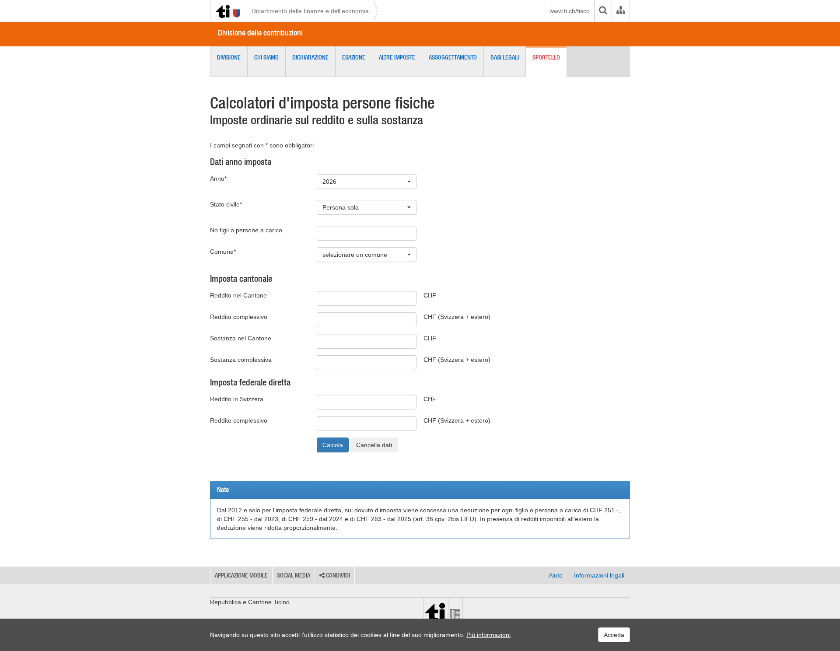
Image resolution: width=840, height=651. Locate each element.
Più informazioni (488, 634)
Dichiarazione (310, 57)
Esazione (353, 57)
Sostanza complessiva (241, 359)
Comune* (223, 251)
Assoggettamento (453, 57)
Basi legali (504, 57)
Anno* (218, 178)
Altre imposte (397, 57)
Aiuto (556, 575)
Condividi (337, 575)
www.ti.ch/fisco (570, 10)
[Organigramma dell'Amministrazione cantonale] (621, 11)
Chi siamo (266, 57)
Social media (293, 575)
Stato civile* (226, 204)
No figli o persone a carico (246, 230)
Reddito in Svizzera (236, 399)
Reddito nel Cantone (238, 295)
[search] (603, 11)
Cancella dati (374, 444)
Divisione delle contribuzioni (260, 33)
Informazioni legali (599, 575)
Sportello (546, 57)
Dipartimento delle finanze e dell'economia (310, 10)
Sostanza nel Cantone (240, 338)
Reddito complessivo (238, 316)
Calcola (332, 444)
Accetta (614, 634)
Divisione (229, 57)
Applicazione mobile (241, 575)
